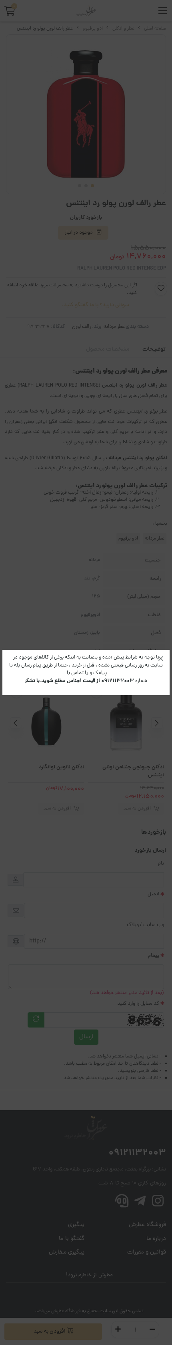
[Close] (161, 658)
